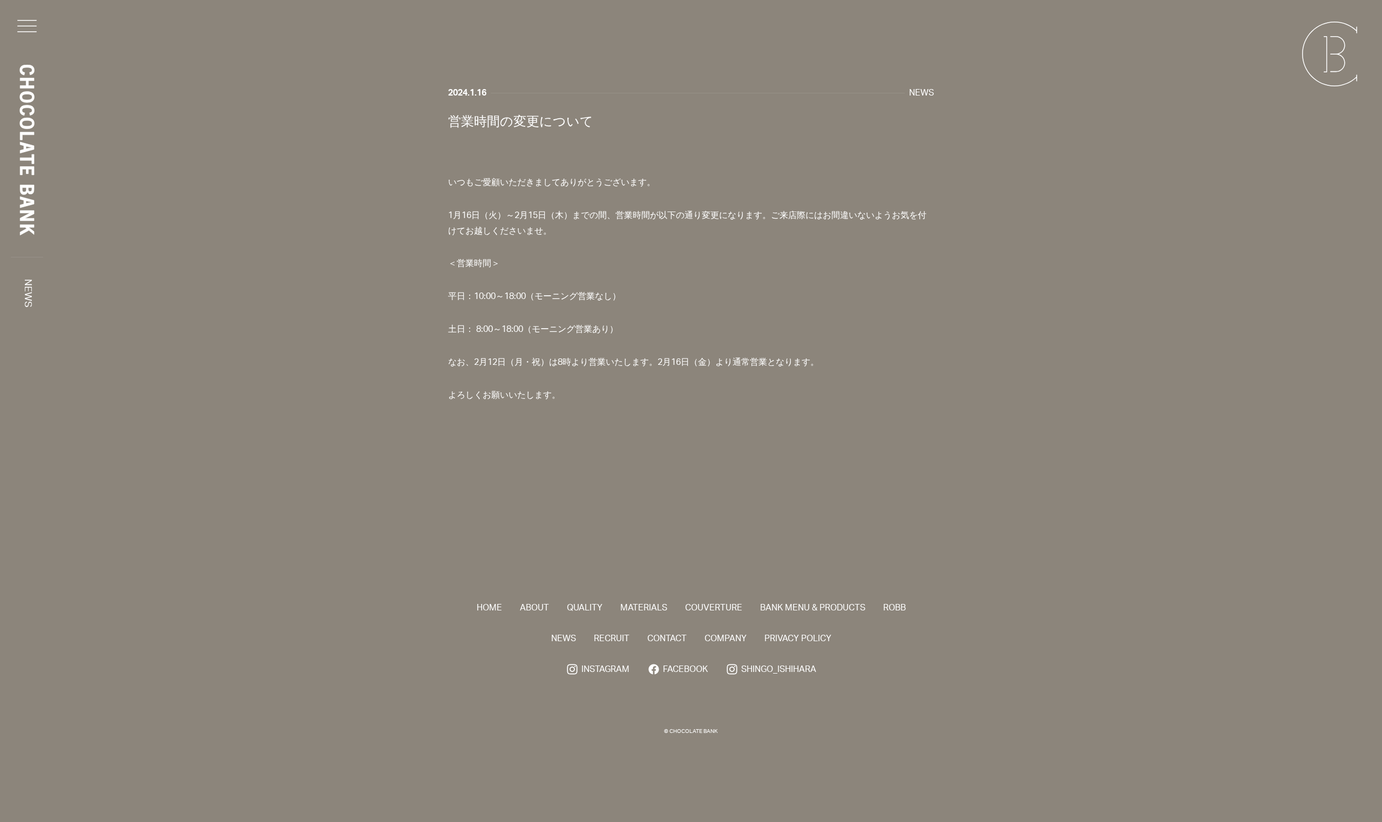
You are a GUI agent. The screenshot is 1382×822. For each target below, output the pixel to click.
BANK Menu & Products (812, 607)
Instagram (605, 669)
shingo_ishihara (778, 669)
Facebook (685, 669)
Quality (584, 607)
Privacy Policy (797, 638)
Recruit (611, 638)
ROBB (894, 607)
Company (725, 638)
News (27, 293)
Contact (667, 638)
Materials (643, 607)
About (534, 607)
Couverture (713, 607)
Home (489, 607)
